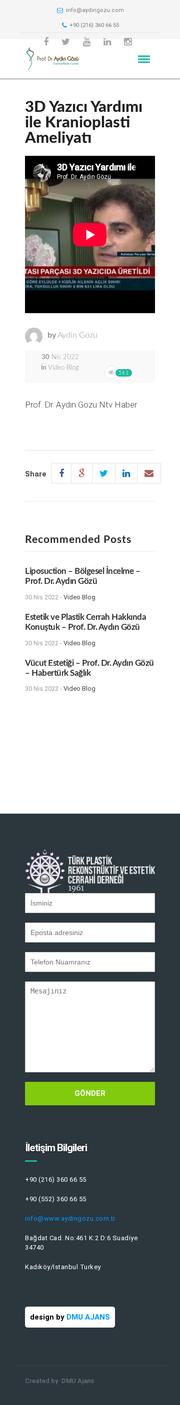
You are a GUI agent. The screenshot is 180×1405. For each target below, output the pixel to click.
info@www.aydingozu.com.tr (70, 1218)
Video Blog (63, 368)
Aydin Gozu (78, 335)
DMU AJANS (88, 1317)
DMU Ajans (78, 1381)
